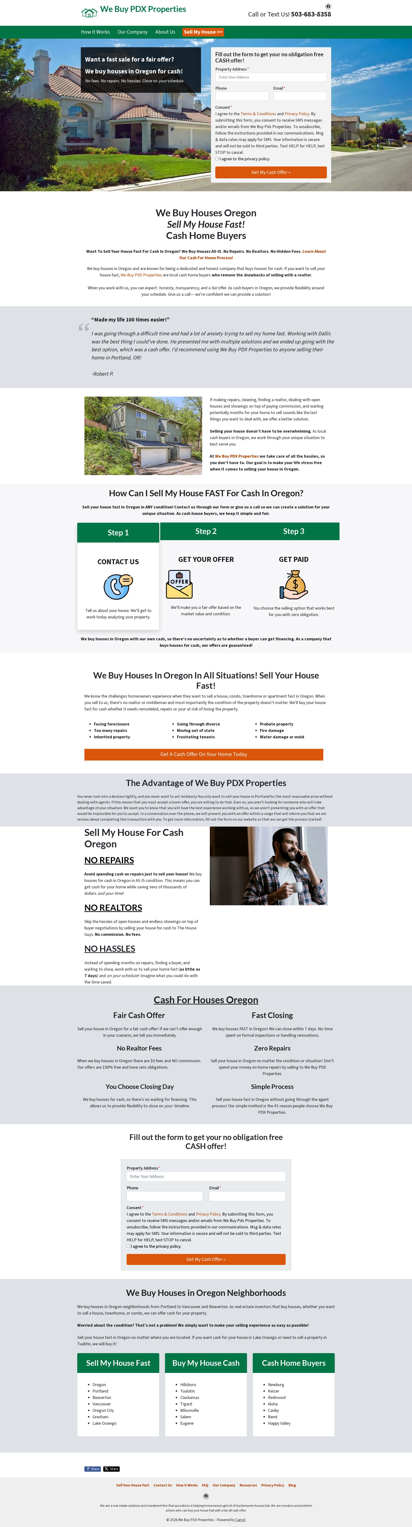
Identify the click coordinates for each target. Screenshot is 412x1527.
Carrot (241, 1519)
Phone (221, 88)
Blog (292, 1485)
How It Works (95, 32)
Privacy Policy (297, 114)
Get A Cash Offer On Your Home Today (203, 754)
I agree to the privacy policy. (244, 159)
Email (279, 88)
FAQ (205, 1485)
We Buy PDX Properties (141, 275)
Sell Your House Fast (132, 1485)
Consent (223, 107)
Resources (248, 1485)
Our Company (133, 32)
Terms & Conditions (258, 114)
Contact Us (163, 1485)
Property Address (232, 69)
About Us (165, 32)
